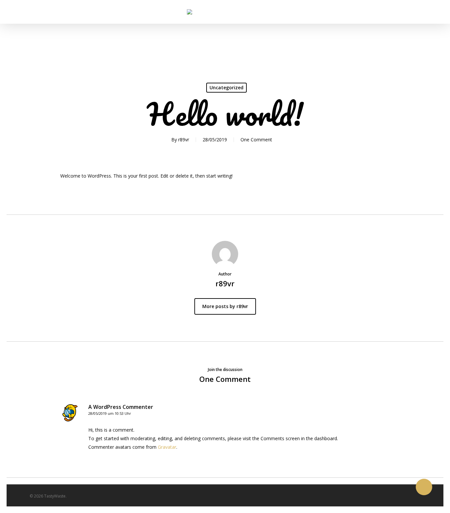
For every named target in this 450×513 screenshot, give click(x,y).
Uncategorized (226, 87)
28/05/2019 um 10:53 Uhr (109, 413)
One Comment (256, 139)
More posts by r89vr (225, 306)
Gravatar (167, 447)
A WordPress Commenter (120, 407)
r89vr (183, 139)
